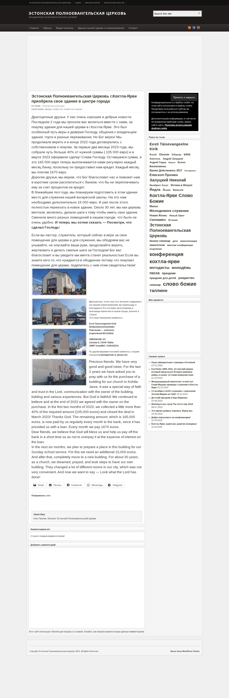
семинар (155, 284)
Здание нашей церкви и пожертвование (101, 28)
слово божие (179, 284)
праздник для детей (163, 277)
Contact (133, 28)
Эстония (173, 220)
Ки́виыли (178, 190)
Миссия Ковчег (92, 3)
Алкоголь (155, 158)
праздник (169, 273)
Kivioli (153, 154)
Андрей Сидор (158, 162)
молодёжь (181, 267)
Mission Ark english (114, 3)
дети (175, 241)
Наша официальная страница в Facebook (173, 362)
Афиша (47, 28)
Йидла (155, 189)
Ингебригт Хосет (159, 185)
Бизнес (182, 162)
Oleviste (164, 154)
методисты (159, 268)
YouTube (198, 28)
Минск (154, 206)
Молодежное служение (169, 211)
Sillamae (176, 154)
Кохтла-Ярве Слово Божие (171, 198)
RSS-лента (189, 28)
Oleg (37, 106)
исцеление (156, 249)
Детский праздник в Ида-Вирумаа (169, 398)
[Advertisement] (114, 64)
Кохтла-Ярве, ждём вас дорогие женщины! (174, 424)
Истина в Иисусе (181, 185)
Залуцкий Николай (168, 180)
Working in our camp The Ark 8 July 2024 (172, 404)
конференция (166, 254)
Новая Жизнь (158, 215)
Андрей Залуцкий (173, 158)
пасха (155, 273)
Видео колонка (64, 28)
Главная (34, 28)
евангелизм (157, 244)
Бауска (172, 162)
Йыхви (166, 190)
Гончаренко (190, 171)
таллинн (158, 290)
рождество (186, 278)
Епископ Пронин (164, 175)
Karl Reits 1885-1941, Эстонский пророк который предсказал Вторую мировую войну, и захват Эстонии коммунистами (172, 372)
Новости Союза (73, 109)
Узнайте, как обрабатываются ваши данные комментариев (114, 631)
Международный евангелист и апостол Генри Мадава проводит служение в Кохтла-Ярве (174, 384)
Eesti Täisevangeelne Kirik (169, 146)
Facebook (194, 28)
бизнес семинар (160, 240)
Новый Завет (176, 215)
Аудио (78, 3)
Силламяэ (158, 220)
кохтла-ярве (165, 261)
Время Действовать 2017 (166, 170)
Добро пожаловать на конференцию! (171, 417)
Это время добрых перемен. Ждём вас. (172, 411)
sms (187, 154)
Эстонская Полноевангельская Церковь (50, 3)
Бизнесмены (158, 166)
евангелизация (188, 241)
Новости (58, 109)
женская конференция (180, 245)
